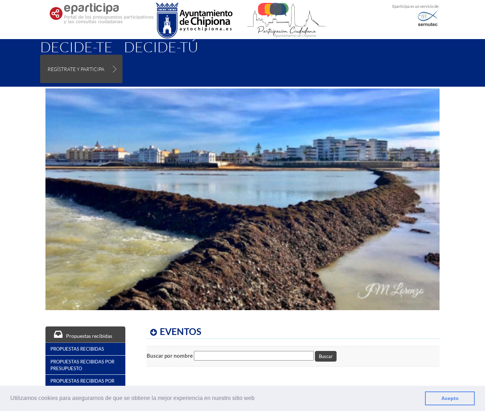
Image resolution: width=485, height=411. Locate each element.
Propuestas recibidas (77, 349)
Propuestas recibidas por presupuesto (82, 365)
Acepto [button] (450, 398)
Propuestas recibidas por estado (82, 384)
